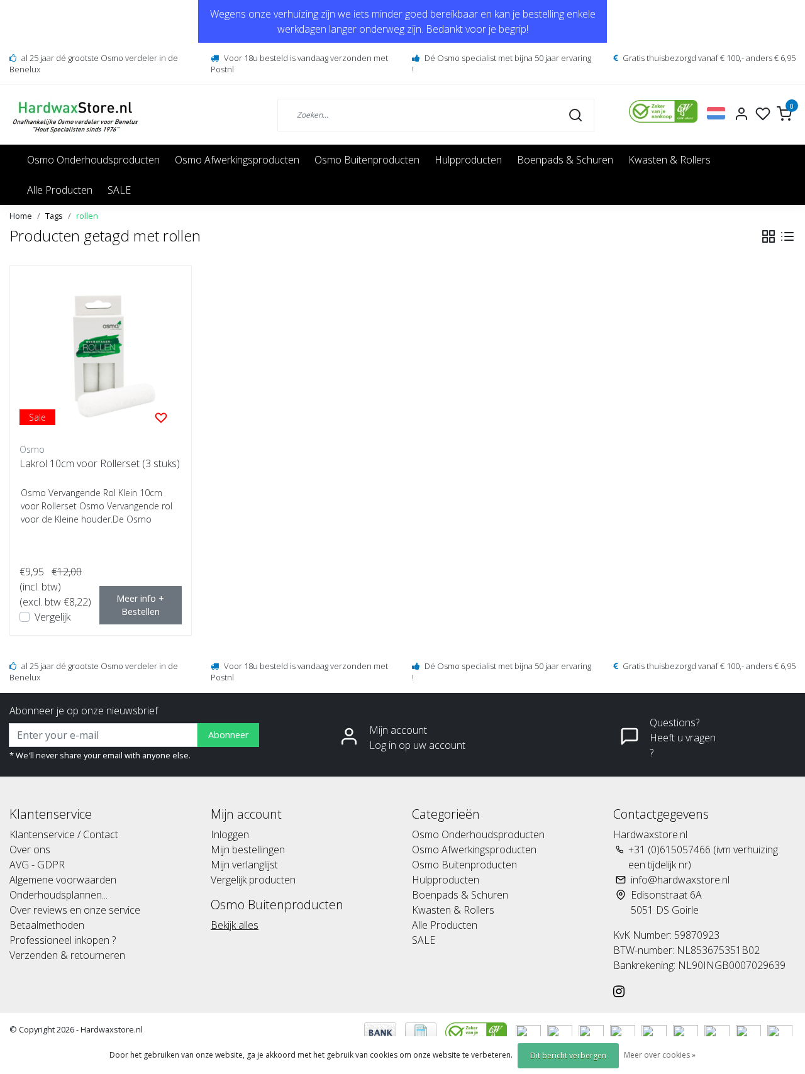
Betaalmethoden (46, 925)
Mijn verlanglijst (244, 865)
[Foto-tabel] (768, 236)
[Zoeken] (575, 114)
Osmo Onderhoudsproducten (93, 160)
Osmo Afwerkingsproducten (237, 160)
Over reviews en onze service (74, 910)
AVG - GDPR (37, 865)
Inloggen (230, 834)
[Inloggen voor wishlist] (161, 417)
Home (20, 215)
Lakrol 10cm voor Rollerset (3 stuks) (99, 463)
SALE (119, 190)
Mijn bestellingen (248, 849)
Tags (54, 215)
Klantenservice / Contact (63, 834)
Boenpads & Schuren (565, 160)
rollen (87, 215)
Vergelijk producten (253, 880)
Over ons (29, 849)
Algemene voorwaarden (62, 880)
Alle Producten (59, 190)
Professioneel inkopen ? (62, 940)
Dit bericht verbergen (568, 1055)
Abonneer (228, 735)
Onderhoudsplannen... (58, 895)
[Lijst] (787, 236)
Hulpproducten (468, 160)
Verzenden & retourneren (67, 955)
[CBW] (477, 1031)
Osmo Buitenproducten (366, 160)
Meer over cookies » (660, 1054)
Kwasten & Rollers (669, 160)
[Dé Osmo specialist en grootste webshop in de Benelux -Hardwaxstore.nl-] (77, 114)
